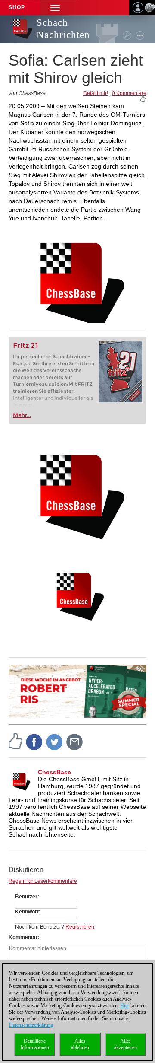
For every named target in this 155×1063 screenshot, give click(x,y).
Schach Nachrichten (63, 28)
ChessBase (54, 772)
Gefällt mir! (95, 93)
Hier (124, 1006)
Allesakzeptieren (125, 1044)
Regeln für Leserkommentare (43, 881)
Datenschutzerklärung (31, 1025)
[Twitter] (54, 741)
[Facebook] (34, 741)
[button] (55, 7)
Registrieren (79, 927)
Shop (17, 7)
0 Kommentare (129, 93)
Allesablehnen (80, 1044)
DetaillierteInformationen (34, 1044)
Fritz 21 (25, 345)
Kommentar (23, 937)
